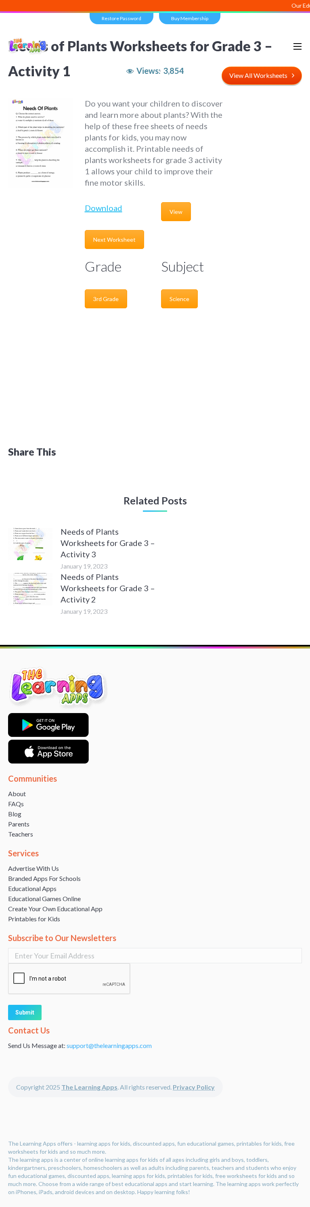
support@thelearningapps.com (109, 1045)
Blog (14, 814)
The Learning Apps (89, 1087)
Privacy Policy (194, 1087)
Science (179, 298)
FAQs (16, 803)
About (17, 793)
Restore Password (121, 18)
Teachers (20, 834)
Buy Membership (189, 18)
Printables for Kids (34, 919)
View (176, 211)
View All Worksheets (258, 75)
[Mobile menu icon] (297, 46)
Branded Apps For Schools (44, 878)
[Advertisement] (155, 373)
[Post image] (30, 544)
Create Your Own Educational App (55, 908)
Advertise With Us (33, 868)
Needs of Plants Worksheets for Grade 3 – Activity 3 (108, 543)
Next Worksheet (114, 239)
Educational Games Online (44, 898)
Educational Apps (32, 888)
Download (103, 208)
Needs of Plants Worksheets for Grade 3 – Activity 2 (108, 588)
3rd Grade (106, 298)
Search (267, 46)
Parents (18, 824)
